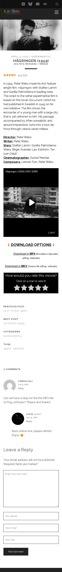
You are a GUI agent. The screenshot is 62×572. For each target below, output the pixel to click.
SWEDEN (18, 348)
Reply (21, 388)
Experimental (41, 56)
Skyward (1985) (14, 323)
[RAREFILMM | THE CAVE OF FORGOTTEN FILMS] (12, 13)
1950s (7, 348)
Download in (24, 253)
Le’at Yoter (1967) (15, 311)
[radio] (17, 288)
